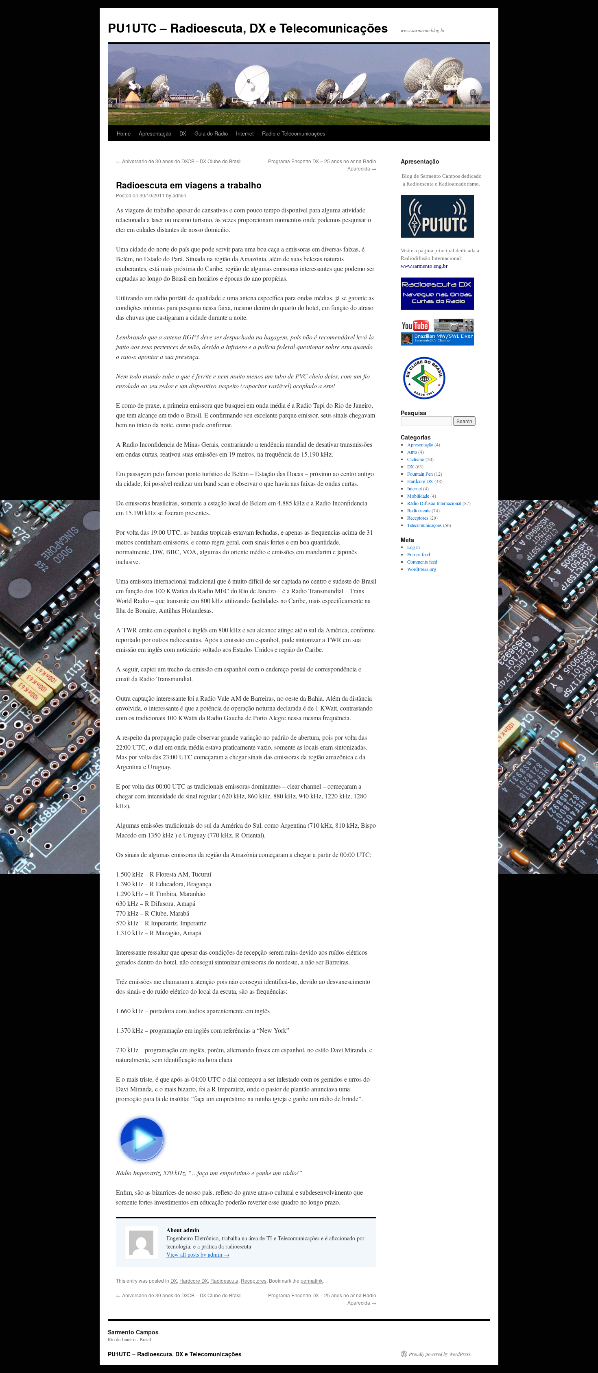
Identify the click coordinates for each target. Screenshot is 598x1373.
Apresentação (155, 133)
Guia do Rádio (211, 133)
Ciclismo (415, 459)
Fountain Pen (420, 473)
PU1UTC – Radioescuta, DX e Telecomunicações (248, 27)
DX (182, 133)
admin (179, 195)
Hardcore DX (193, 1280)
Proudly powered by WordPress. (440, 1354)
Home (124, 133)
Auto (412, 451)
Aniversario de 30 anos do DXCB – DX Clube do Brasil (179, 160)
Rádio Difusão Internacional (434, 503)
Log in (413, 547)
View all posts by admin (197, 1254)
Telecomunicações (424, 525)
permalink (312, 1280)
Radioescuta (224, 1280)
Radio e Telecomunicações (293, 133)
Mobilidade (418, 495)
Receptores (253, 1280)
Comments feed (422, 561)
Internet (245, 133)
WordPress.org (421, 569)
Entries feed (418, 554)
